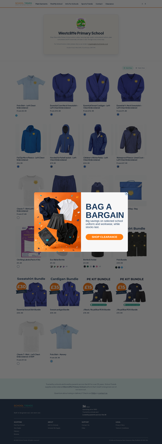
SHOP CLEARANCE (104, 236)
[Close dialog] (126, 193)
